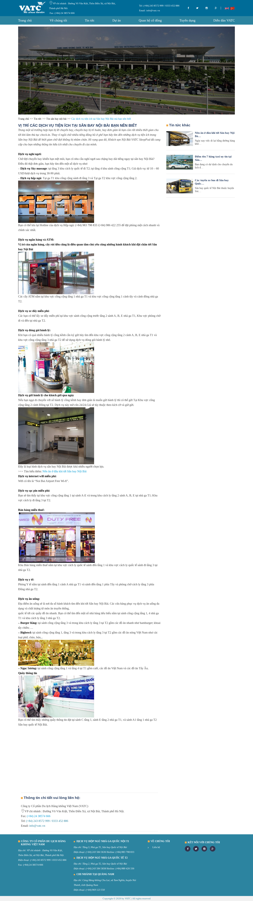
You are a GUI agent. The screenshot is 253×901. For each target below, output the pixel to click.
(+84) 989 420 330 (125, 868)
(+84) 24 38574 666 (38, 816)
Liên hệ (156, 847)
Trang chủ (25, 20)
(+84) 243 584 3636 (96, 852)
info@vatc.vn (153, 10)
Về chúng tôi (58, 20)
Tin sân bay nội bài (56, 118)
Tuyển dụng (187, 20)
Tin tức (89, 20)
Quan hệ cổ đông (150, 20)
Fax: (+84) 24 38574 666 (62, 13)
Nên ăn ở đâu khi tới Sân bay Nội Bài (64, 471)
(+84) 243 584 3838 (96, 868)
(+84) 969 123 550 (95, 889)
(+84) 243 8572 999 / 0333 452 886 (161, 5)
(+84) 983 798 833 (125, 852)
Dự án (116, 20)
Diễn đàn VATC (224, 20)
